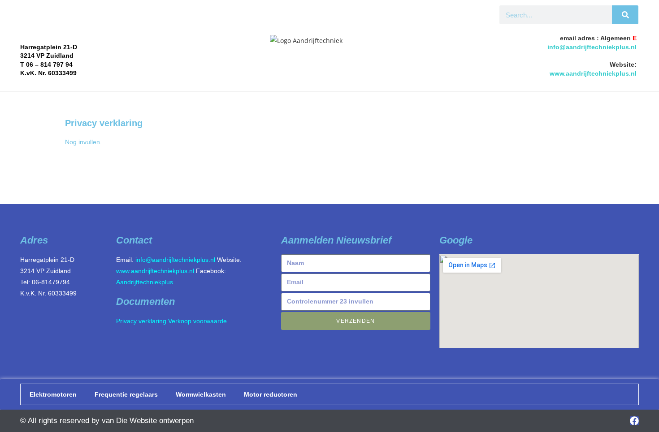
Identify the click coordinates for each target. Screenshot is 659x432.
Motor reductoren (270, 394)
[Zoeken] (625, 14)
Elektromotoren (53, 394)
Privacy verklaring (141, 321)
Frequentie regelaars (126, 394)
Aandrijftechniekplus (144, 282)
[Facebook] (634, 420)
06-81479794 (51, 282)
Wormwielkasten (201, 394)
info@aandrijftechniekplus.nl (592, 47)
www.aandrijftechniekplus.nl (593, 73)
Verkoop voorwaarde (197, 321)
